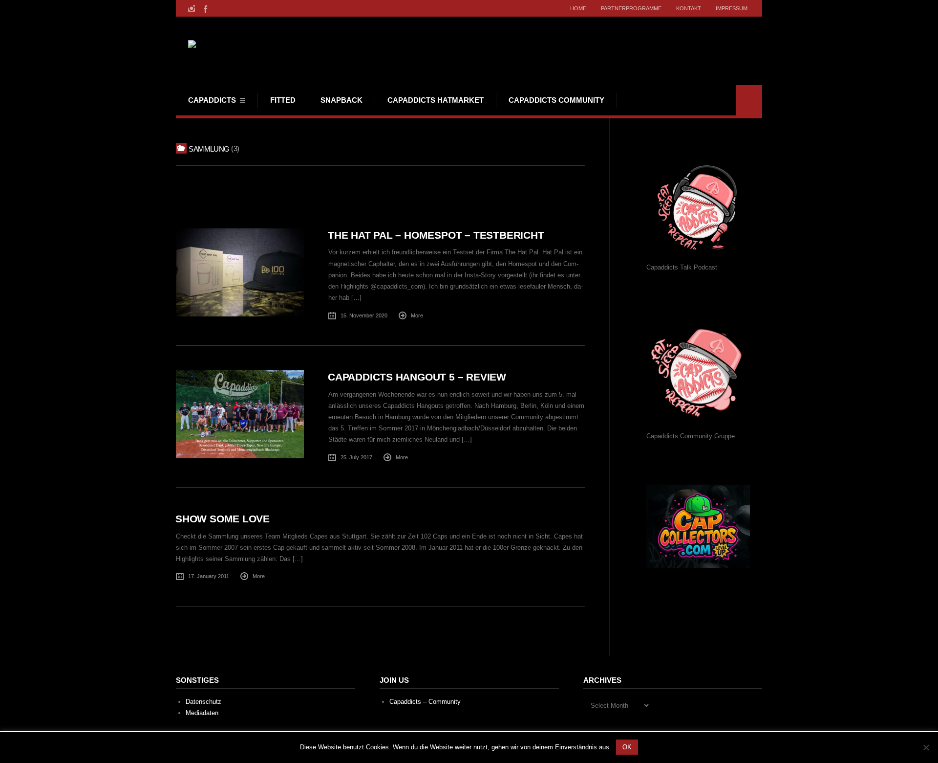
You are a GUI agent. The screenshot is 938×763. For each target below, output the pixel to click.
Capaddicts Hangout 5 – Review (417, 376)
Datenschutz (203, 701)
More (417, 315)
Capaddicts (212, 100)
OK (627, 747)
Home (578, 8)
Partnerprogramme (631, 8)
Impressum (731, 8)
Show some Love (222, 518)
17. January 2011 (208, 576)
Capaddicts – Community (425, 701)
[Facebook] (204, 8)
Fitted (283, 100)
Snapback (341, 100)
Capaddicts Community (556, 100)
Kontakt (688, 8)
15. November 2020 (364, 315)
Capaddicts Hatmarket (435, 100)
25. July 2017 (356, 457)
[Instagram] (191, 8)
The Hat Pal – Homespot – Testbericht (436, 235)
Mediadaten (202, 713)
